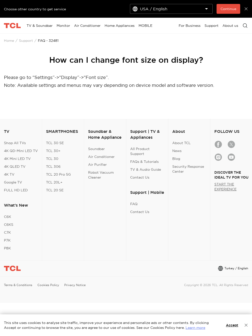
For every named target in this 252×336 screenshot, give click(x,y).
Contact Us (139, 177)
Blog (176, 158)
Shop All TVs (15, 143)
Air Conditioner (101, 156)
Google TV (13, 182)
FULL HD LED (16, 190)
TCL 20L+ (54, 182)
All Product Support (140, 151)
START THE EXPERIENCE (225, 186)
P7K (7, 240)
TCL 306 (53, 166)
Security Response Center (188, 169)
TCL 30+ (53, 151)
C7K (7, 232)
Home (9, 40)
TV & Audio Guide (145, 169)
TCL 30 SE (55, 143)
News (177, 151)
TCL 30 (52, 158)
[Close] (246, 325)
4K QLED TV (15, 166)
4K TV (9, 174)
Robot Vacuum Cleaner (101, 175)
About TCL (181, 143)
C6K (7, 216)
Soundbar (96, 149)
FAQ (134, 204)
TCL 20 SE (54, 190)
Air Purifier (97, 164)
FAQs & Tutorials (144, 161)
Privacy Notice (75, 285)
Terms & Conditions (18, 285)
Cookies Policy (48, 285)
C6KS (8, 224)
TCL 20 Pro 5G (58, 174)
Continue (228, 9)
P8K (7, 248)
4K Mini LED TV (17, 158)
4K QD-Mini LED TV (21, 151)
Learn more (195, 327)
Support (26, 40)
